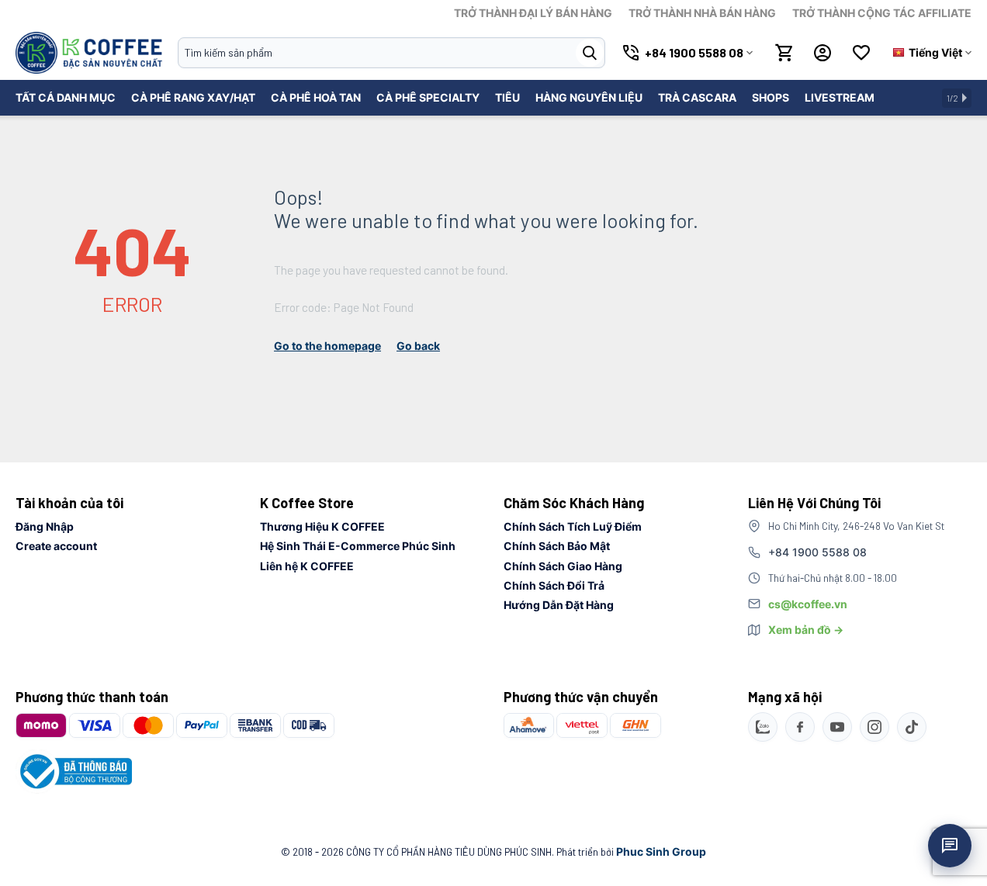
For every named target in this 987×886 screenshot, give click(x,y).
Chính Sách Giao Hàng (563, 566)
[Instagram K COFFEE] (874, 727)
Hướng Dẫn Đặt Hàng (559, 604)
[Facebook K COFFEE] (800, 727)
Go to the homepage (327, 345)
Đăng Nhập (45, 526)
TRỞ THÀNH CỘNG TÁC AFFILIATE (881, 12)
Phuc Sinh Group (661, 851)
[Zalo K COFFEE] (762, 727)
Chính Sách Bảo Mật (557, 545)
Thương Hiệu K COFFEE (322, 526)
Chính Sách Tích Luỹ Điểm (573, 526)
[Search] (590, 53)
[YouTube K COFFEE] (837, 727)
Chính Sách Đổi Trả (554, 585)
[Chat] (949, 845)
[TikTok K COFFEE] (911, 727)
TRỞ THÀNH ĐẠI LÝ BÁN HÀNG (533, 12)
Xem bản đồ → (805, 629)
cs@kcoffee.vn (807, 604)
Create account (56, 545)
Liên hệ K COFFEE (307, 566)
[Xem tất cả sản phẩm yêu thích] (861, 52)
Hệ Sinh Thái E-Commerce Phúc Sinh (357, 545)
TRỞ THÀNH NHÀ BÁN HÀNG (702, 12)
